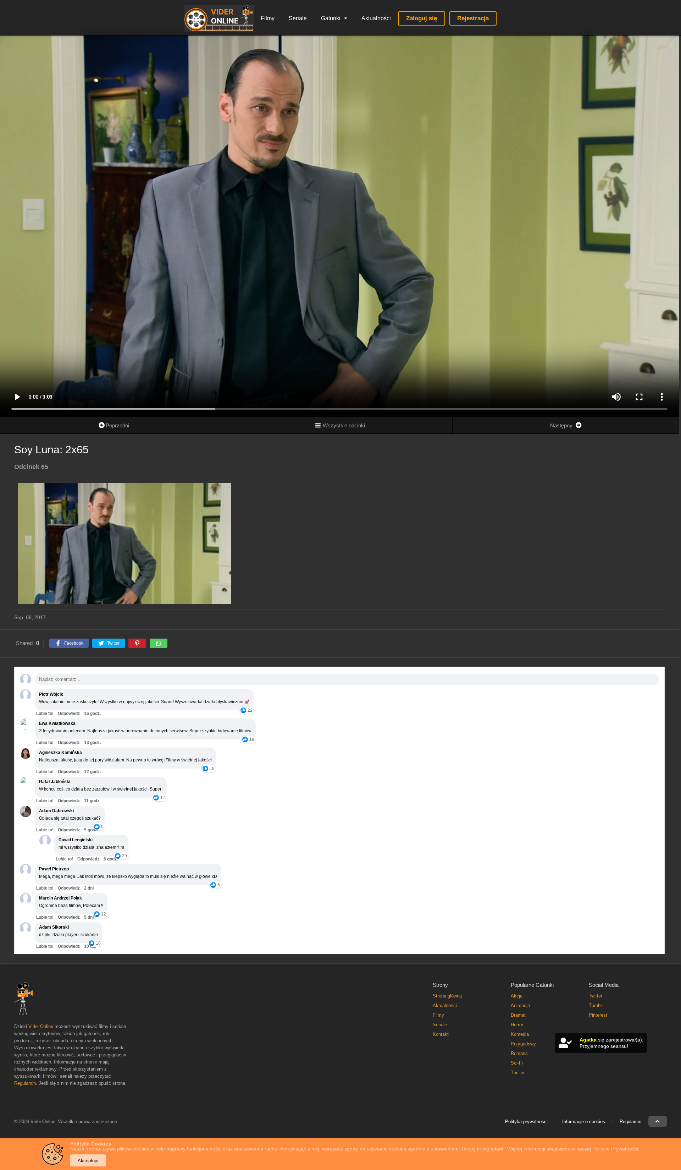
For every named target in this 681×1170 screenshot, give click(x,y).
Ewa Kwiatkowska (57, 723)
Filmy (268, 18)
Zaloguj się (421, 18)
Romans (519, 1053)
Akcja (516, 996)
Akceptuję (88, 1160)
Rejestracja (473, 18)
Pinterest (598, 1015)
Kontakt (441, 1034)
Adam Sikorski (54, 927)
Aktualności (376, 18)
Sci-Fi (517, 1063)
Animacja (520, 1005)
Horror (517, 1024)
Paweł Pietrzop (54, 869)
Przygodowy (523, 1043)
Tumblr (596, 1005)
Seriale (298, 18)
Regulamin (25, 1083)
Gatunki (330, 18)
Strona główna (447, 996)
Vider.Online (40, 1026)
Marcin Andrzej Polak (60, 898)
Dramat (518, 1015)
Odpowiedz (69, 713)
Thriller (518, 1072)
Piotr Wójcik (51, 694)
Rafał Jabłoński (54, 782)
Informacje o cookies (583, 1121)
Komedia (520, 1034)
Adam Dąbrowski (56, 811)
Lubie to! (45, 713)
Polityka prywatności (526, 1121)
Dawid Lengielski (76, 840)
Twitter (595, 996)
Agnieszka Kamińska (60, 752)
